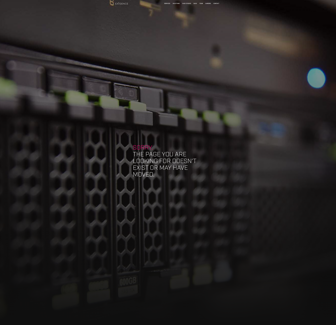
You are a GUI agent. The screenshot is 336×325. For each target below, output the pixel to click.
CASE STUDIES (186, 3)
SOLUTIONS (176, 3)
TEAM (201, 3)
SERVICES (167, 3)
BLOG (195, 3)
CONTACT (216, 3)
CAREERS (208, 3)
